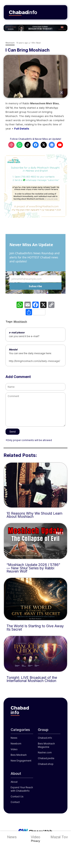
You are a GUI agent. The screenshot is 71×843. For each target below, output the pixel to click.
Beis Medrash (19, 754)
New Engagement (21, 760)
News (12, 837)
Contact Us (17, 796)
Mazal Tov (59, 837)
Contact (15, 802)
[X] (43, 305)
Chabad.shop (45, 763)
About (14, 781)
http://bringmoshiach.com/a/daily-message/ (34, 361)
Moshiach (20, 321)
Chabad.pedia (46, 758)
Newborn (16, 743)
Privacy (35, 840)
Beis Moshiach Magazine (46, 745)
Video (35, 837)
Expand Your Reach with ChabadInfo (22, 789)
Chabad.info (45, 737)
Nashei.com (45, 752)
